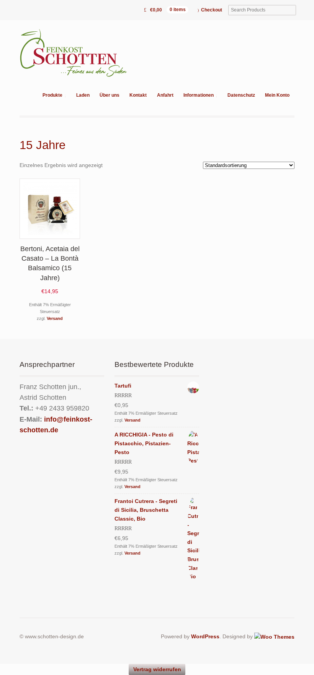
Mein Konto (277, 95)
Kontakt (138, 95)
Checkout (211, 10)
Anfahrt (165, 95)
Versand (55, 318)
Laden (83, 95)
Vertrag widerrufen (157, 669)
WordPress (205, 636)
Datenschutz (241, 95)
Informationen (198, 95)
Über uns (109, 95)
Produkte (52, 95)
